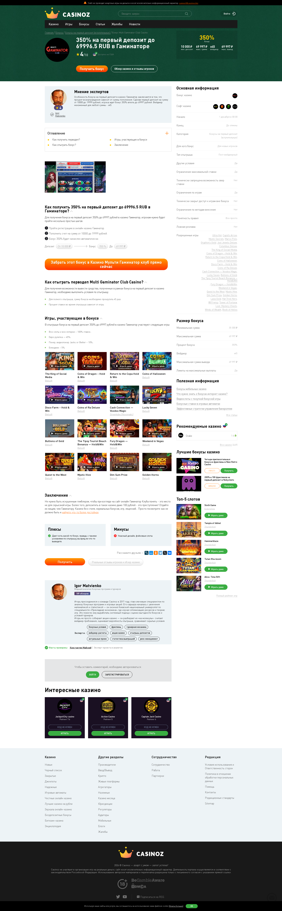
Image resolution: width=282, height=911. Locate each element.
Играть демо (61, 366)
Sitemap (209, 803)
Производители (107, 764)
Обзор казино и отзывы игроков (134, 68)
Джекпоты (50, 781)
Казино (54, 24)
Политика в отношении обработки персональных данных (219, 777)
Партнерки (158, 775)
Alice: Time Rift (212, 577)
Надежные (51, 787)
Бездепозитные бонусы (58, 815)
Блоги (101, 826)
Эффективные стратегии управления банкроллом (204, 408)
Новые (48, 764)
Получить (65, 562)
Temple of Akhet (212, 523)
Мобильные (104, 820)
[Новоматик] (228, 106)
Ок (191, 906)
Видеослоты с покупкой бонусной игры (198, 398)
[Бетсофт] (215, 106)
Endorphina (209, 508)
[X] (165, 553)
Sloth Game (210, 505)
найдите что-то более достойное (80, 512)
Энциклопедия (53, 826)
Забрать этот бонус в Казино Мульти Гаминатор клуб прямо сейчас (106, 264)
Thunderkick (210, 526)
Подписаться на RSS (151, 896)
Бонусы (84, 24)
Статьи (100, 24)
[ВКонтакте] (170, 553)
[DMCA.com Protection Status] (139, 887)
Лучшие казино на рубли (58, 803)
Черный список (53, 770)
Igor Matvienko (60, 114)
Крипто (102, 775)
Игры (68, 24)
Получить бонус (92, 69)
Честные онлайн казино (58, 798)
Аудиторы (103, 815)
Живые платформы (109, 781)
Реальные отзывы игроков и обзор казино (116, 562)
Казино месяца (106, 798)
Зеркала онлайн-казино (58, 809)
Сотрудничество (161, 764)
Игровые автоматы (55, 792)
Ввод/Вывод (105, 770)
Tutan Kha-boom (212, 559)
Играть (65, 733)
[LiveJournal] (146, 553)
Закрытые (50, 775)
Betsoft (48, 380)
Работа (156, 770)
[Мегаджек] (222, 106)
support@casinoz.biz (188, 3)
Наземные (104, 792)
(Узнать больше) (176, 906)
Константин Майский (80, 647)
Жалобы (117, 24)
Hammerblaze (211, 541)
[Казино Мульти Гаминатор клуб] (234, 95)
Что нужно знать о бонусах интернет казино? (202, 393)
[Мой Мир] (151, 553)
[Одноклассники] (156, 553)
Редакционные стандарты (219, 797)
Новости (134, 24)
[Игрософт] (234, 106)
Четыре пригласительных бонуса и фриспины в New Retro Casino (220, 462)
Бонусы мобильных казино (191, 389)
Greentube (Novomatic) (121, 414)
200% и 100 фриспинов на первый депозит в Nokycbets (219, 478)
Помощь (209, 786)
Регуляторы (105, 809)
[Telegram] (160, 553)
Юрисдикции (105, 803)
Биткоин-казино (54, 820)
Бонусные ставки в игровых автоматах (198, 403)
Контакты (210, 792)
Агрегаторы (104, 787)
